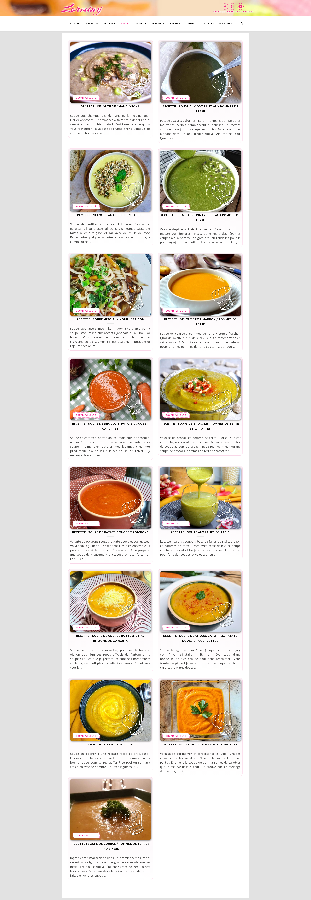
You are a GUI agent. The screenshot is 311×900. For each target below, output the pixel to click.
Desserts (140, 23)
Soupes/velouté (86, 98)
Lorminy (82, 8)
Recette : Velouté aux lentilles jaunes (110, 215)
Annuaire (225, 23)
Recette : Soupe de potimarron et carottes (200, 744)
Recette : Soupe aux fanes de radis (200, 532)
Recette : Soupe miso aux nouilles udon (110, 319)
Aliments (158, 23)
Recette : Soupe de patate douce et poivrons (110, 532)
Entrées (109, 23)
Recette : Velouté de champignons (110, 106)
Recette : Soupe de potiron (110, 744)
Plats (124, 23)
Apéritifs (92, 23)
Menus (189, 23)
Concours (207, 23)
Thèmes (175, 23)
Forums (75, 23)
